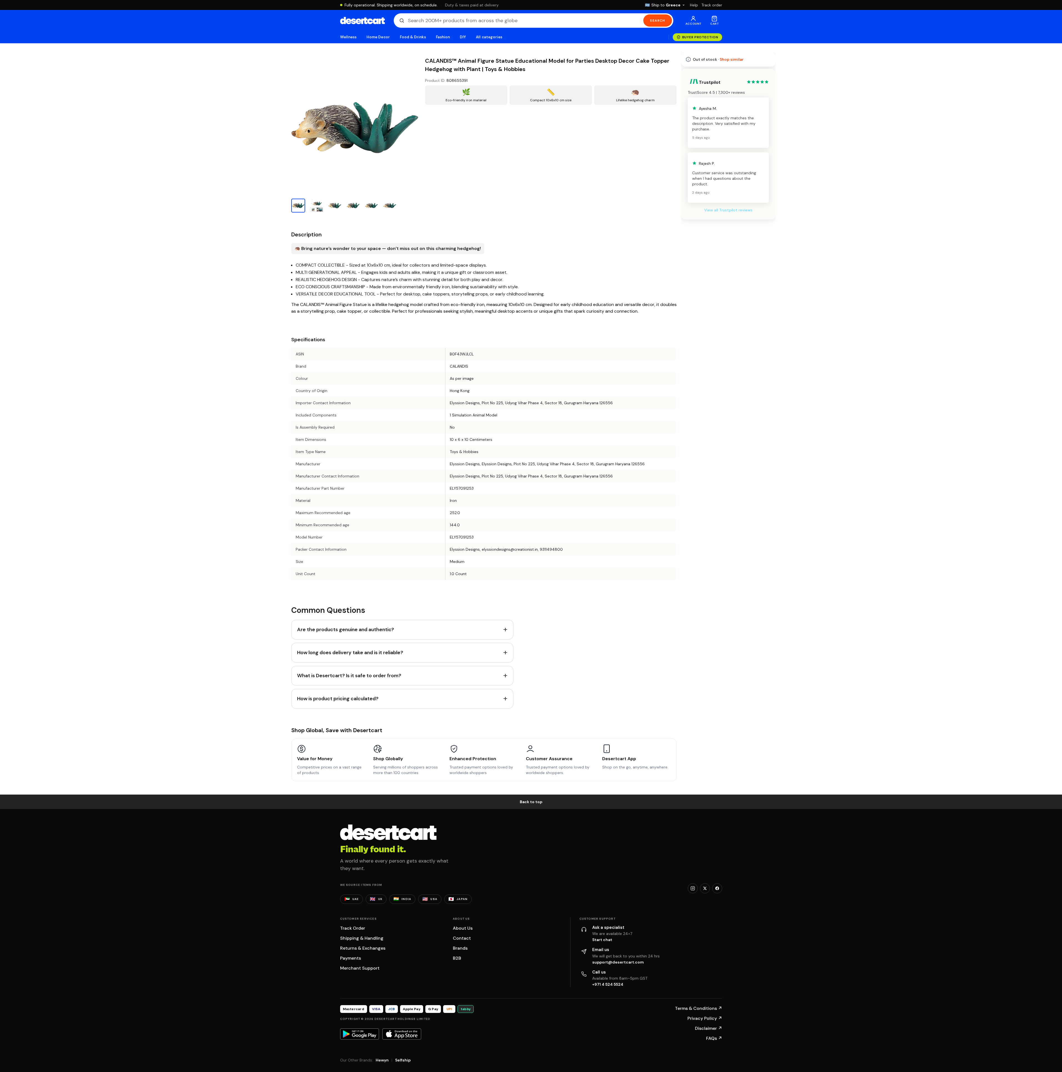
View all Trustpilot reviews (728, 362)
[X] (705, 888)
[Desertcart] (362, 20)
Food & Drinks (413, 37)
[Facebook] (717, 888)
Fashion (443, 37)
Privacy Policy (704, 1018)
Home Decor (378, 37)
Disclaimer (708, 1028)
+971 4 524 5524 (607, 984)
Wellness (348, 37)
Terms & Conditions (698, 1008)
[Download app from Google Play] (359, 1034)
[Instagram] (693, 888)
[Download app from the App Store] (401, 1034)
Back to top (531, 801)
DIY (463, 37)
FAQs (714, 1038)
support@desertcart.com (618, 962)
